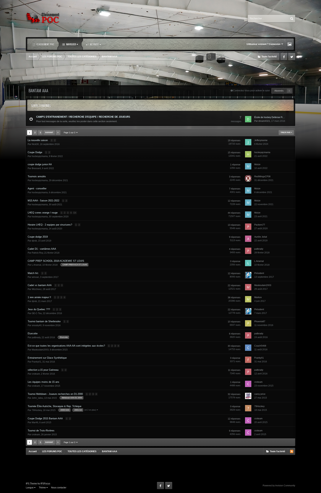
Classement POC (45, 44)
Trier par (286, 132)
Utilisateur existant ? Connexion (264, 44)
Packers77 (259, 224)
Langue (30, 487)
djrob (34, 240)
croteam (36, 374)
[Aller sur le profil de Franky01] (248, 360)
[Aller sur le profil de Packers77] (248, 226)
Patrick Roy (37, 253)
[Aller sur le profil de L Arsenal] (248, 263)
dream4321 (264, 121)
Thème (42, 487)
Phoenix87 (259, 321)
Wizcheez (37, 289)
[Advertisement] (160, 73)
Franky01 (36, 361)
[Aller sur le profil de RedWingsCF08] (248, 178)
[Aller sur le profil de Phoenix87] (248, 323)
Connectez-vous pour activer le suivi (251, 90)
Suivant (49, 132)
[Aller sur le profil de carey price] (248, 396)
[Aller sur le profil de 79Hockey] (248, 408)
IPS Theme (31, 483)
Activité (94, 44)
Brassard (36, 168)
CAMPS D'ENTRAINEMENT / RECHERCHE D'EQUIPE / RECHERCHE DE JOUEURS (83, 116)
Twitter (291, 56)
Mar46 (35, 422)
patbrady (258, 249)
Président (259, 273)
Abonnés (278, 90)
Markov (258, 297)
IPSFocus (45, 483)
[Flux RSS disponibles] (291, 451)
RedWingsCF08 (262, 176)
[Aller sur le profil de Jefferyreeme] (248, 142)
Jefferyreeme (261, 140)
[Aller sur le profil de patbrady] (248, 251)
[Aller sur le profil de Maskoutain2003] (248, 287)
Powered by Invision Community (279, 485)
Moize (257, 164)
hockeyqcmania (40, 156)
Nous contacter (58, 487)
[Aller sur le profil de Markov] (248, 299)
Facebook (283, 56)
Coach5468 (260, 346)
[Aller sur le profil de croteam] (248, 384)
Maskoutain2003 (262, 285)
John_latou (37, 398)
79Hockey (37, 410)
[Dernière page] (58, 132)
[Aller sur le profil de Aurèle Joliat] (248, 239)
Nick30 (35, 144)
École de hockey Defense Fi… (269, 117)
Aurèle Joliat (260, 237)
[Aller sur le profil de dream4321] (248, 119)
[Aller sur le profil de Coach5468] (248, 348)
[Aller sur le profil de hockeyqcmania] (248, 154)
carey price (259, 394)
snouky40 (37, 325)
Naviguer (71, 44)
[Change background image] (289, 44)
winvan (35, 277)
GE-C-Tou (37, 313)
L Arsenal (36, 265)
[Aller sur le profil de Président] (248, 275)
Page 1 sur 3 (70, 132)
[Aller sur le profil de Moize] (248, 166)
